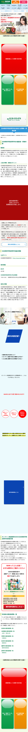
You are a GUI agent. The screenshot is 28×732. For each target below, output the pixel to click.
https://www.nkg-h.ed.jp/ (19, 258)
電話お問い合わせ (15, 2)
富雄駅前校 (4, 642)
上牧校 (3, 633)
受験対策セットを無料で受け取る (14, 59)
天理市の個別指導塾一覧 (7, 636)
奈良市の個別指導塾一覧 (7, 641)
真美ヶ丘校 (8, 633)
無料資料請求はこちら (14, 606)
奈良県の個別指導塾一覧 (7, 628)
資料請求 (23, 2)
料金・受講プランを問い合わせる (7, 89)
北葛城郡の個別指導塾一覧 (7, 631)
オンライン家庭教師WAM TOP (6, 10)
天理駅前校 (4, 638)
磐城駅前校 (4, 652)
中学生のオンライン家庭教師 (19, 10)
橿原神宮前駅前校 (5, 647)
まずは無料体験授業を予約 (20, 89)
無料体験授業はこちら (14, 244)
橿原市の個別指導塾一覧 (7, 646)
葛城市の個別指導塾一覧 (7, 650)
